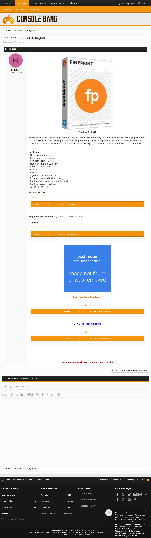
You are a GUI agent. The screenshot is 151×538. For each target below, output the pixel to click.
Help (143, 479)
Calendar (73, 3)
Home (7, 3)
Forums (22, 3)
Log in (43, 204)
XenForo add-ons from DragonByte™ (67, 532)
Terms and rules (117, 479)
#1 (144, 49)
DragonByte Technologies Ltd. (102, 532)
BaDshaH (9, 42)
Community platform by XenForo (75, 530)
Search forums (22, 9)
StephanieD (68, 513)
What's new (37, 3)
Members (35, 9)
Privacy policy (132, 479)
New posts (8, 9)
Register (54, 204)
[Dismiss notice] (145, 510)
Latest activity (88, 505)
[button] (13, 3)
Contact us (103, 479)
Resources (56, 3)
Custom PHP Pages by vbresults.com (75, 535)
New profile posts (89, 499)
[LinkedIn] (27, 394)
